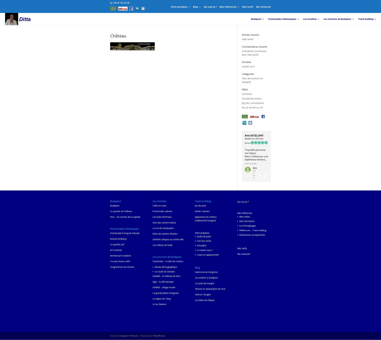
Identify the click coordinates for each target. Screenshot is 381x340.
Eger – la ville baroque (163, 281)
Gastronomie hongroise (206, 272)
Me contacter (263, 7)
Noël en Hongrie (203, 294)
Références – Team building (252, 230)
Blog (195, 7)
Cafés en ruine (159, 205)
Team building (366, 19)
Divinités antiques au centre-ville (168, 239)
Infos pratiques (179, 7)
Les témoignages (247, 225)
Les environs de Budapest (337, 19)
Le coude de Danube (165, 271)
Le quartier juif (117, 244)
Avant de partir (204, 236)
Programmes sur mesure (122, 267)
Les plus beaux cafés (120, 261)
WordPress (159, 335)
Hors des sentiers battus (164, 222)
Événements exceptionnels (252, 235)
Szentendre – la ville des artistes (168, 261)
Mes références (228, 7)
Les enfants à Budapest (206, 277)
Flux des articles (251, 98)
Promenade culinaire (162, 211)
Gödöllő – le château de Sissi (166, 276)
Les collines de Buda (162, 245)
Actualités (201, 245)
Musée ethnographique (166, 267)
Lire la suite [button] (250, 163)
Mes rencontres (246, 221)
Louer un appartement (208, 254)
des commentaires (253, 103)
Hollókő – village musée (164, 287)
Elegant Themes (129, 335)
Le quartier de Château (121, 211)
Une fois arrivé (204, 240)
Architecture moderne (120, 255)
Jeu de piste (200, 205)
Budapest (256, 19)
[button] (265, 176)
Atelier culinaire (202, 211)
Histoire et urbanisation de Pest (210, 288)
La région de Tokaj (162, 298)
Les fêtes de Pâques (205, 300)
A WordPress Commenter (254, 51)
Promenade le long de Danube (125, 233)
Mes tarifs (247, 7)
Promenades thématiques (282, 19)
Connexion (247, 93)
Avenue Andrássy (118, 238)
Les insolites (310, 19)
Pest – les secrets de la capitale (125, 216)
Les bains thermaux (162, 216)
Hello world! (247, 39)
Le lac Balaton (159, 304)
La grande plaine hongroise (166, 293)
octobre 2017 (248, 66)
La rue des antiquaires (163, 228)
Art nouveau (116, 250)
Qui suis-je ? (210, 7)
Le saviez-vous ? (205, 250)
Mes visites (244, 216)
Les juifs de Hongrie (204, 283)
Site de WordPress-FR (252, 107)
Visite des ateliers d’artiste (165, 233)
